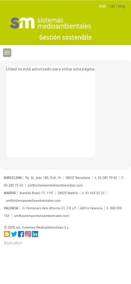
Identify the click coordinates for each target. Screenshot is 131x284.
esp (102, 6)
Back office (13, 243)
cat (112, 6)
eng (121, 6)
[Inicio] (65, 22)
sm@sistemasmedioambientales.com (41, 215)
